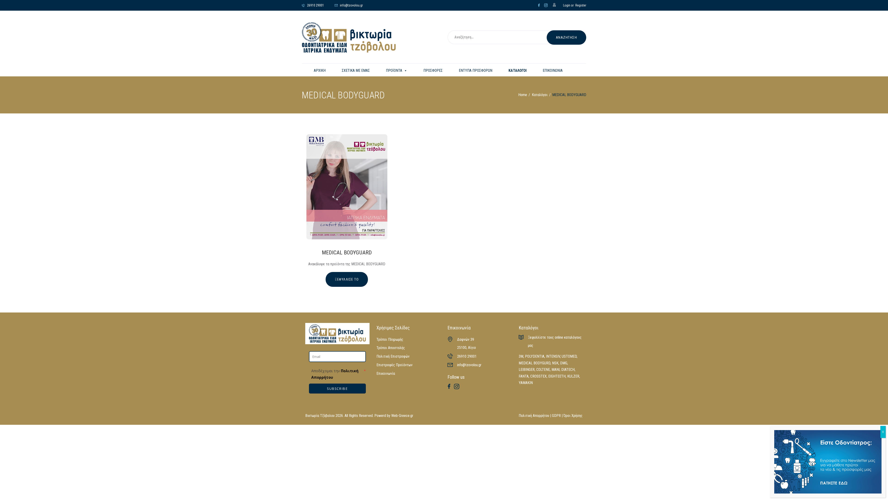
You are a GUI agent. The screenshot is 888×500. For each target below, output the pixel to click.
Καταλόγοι (540, 95)
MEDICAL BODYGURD (534, 363)
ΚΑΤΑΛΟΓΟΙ (518, 70)
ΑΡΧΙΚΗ (320, 70)
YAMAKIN (526, 383)
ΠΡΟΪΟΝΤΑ (394, 70)
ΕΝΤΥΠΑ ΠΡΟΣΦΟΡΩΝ (475, 70)
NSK (555, 363)
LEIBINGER (527, 369)
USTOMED (569, 356)
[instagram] (546, 5)
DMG (563, 363)
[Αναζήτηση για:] (503, 37)
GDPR (556, 415)
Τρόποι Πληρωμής (389, 339)
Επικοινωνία (385, 373)
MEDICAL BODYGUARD (347, 252)
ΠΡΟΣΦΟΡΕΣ (433, 70)
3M (521, 356)
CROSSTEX (538, 376)
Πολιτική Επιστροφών (393, 356)
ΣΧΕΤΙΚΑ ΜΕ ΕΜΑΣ (356, 70)
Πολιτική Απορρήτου (534, 415)
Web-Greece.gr (402, 415)
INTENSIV (553, 356)
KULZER (573, 376)
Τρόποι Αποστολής (390, 348)
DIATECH (568, 369)
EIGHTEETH (557, 376)
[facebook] (539, 5)
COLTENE (543, 369)
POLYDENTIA (534, 356)
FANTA (524, 376)
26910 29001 (467, 356)
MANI (556, 369)
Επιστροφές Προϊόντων (394, 365)
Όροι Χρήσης (573, 415)
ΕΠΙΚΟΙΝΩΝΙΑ (553, 70)
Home (522, 95)
